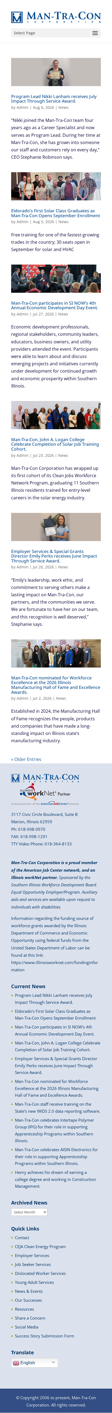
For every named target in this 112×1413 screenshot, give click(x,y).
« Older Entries (26, 759)
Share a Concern (30, 1318)
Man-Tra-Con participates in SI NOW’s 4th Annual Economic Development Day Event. (54, 305)
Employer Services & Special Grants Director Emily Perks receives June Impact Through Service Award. (54, 556)
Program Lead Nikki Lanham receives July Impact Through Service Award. (54, 98)
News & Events (29, 1291)
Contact (22, 1237)
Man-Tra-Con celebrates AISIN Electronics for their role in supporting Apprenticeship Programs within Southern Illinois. (56, 1156)
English (27, 1362)
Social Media (26, 1327)
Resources (24, 1309)
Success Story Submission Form (44, 1336)
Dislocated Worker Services (40, 1273)
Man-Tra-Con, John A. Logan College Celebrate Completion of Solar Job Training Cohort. (55, 444)
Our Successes (28, 1300)
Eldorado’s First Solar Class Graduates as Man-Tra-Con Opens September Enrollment (55, 213)
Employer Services (32, 1255)
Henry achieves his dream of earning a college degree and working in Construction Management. (55, 1179)
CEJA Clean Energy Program (40, 1246)
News (63, 107)
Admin (23, 107)
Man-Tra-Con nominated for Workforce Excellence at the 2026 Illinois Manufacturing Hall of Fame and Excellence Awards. (55, 685)
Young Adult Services (34, 1282)
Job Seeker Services (33, 1264)
